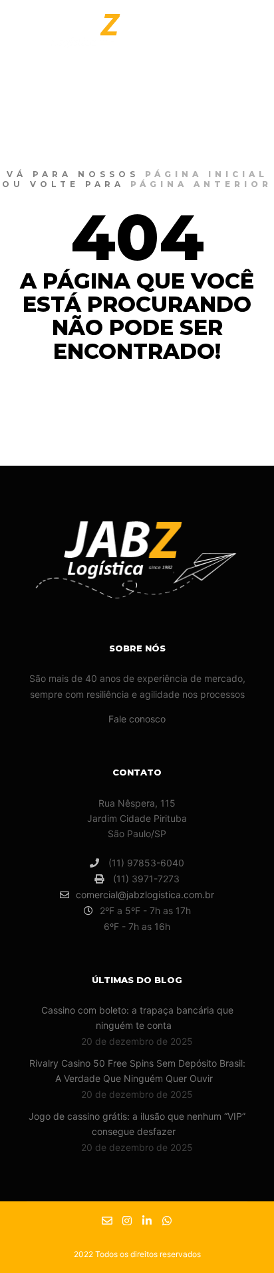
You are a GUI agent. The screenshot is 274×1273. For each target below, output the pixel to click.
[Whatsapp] (167, 1220)
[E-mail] (107, 1220)
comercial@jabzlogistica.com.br (145, 894)
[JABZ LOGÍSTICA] (93, 35)
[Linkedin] (147, 1220)
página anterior (201, 184)
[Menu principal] (235, 35)
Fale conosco (137, 718)
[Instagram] (127, 1220)
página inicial (206, 174)
